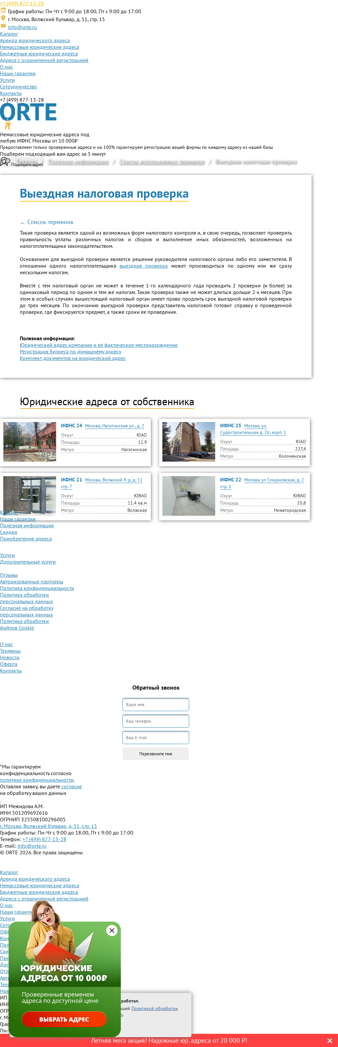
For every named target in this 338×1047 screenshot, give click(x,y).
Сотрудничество (18, 86)
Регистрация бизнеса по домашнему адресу (70, 351)
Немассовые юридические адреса (39, 47)
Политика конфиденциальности (37, 588)
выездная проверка (143, 265)
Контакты (11, 93)
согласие (71, 786)
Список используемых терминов (161, 161)
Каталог (9, 33)
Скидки (8, 532)
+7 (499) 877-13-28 (22, 3)
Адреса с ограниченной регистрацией (44, 60)
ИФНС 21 (71, 479)
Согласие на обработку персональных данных (26, 611)
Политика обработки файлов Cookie (24, 624)
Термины (10, 650)
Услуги (7, 80)
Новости (9, 657)
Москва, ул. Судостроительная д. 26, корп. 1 (253, 429)
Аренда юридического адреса (35, 40)
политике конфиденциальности (37, 779)
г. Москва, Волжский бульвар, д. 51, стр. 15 (48, 826)
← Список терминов (46, 222)
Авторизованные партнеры (31, 581)
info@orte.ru (22, 27)
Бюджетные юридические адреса (39, 53)
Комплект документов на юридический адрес (73, 358)
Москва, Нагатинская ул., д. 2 (114, 426)
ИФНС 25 (230, 425)
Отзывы (9, 575)
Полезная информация (78, 161)
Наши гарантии (18, 73)
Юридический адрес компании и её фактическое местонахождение (99, 345)
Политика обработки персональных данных (26, 598)
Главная (27, 161)
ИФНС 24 (71, 425)
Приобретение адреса (26, 538)
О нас (6, 66)
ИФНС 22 (230, 479)
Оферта (8, 664)
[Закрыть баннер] (112, 930)
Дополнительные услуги (28, 561)
